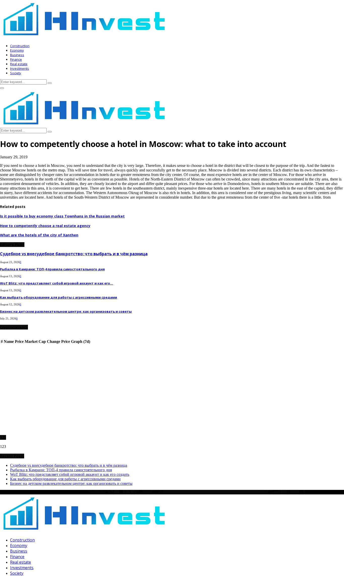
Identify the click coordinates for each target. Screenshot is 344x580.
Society (15, 73)
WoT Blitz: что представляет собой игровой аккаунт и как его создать (69, 474)
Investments (19, 68)
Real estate (18, 64)
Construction (19, 46)
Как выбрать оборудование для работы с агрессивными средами (58, 297)
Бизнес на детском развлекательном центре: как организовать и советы (66, 311)
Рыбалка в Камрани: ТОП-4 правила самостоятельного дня (52, 269)
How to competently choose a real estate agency (45, 225)
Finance (16, 59)
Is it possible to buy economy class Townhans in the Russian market (62, 216)
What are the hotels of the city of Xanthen (39, 235)
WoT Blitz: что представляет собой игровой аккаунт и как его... (56, 283)
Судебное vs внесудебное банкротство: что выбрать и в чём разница (74, 254)
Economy (17, 50)
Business (17, 55)
